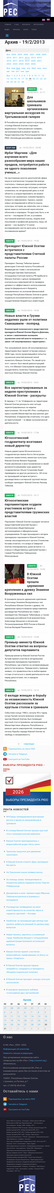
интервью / (21, 1139)
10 (35, 75)
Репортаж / (25, 1166)
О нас (16, 24)
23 (45, 78)
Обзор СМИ (10, 148)
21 (37, 78)
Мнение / (47, 1146)
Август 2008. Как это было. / (14, 1120)
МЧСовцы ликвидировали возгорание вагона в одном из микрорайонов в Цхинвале (25, 820)
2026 (33, 64)
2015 (39, 57)
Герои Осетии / (35, 1134)
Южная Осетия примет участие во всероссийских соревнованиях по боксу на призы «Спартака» (27, 954)
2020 (33, 61)
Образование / (38, 1148)
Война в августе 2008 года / (37, 1120)
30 (25, 1008)
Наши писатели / (11, 1148)
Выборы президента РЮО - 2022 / (34, 1132)
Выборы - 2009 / (21, 1125)
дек (27, 71)
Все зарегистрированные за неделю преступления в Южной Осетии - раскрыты (26, 391)
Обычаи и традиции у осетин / (15, 1152)
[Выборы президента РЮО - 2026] (27, 789)
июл (45, 68)
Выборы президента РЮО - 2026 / (16, 1134)
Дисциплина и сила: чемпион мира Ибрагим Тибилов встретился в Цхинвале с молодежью (28, 896)
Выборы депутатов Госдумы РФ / (38, 1127)
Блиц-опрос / (26, 1120)
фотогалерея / (24, 1168)
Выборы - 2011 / (30, 1125)
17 (22, 78)
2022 (9, 64)
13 (8, 78)
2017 (15, 61)
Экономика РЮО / (39, 1168)
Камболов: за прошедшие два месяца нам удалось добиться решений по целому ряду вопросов (27, 924)
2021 (39, 61)
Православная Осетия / (37, 1159)
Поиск (34, 29)
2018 (21, 61)
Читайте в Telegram (17, 754)
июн (39, 68)
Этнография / (10, 1171)
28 (22, 82)
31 (32, 1008)
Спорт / (17, 1168)
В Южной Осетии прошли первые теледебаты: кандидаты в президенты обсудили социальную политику (25, 968)
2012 (21, 57)
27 (19, 82)
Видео (7, 29)
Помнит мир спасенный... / (35, 1157)
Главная (8, 24)
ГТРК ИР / (25, 1137)
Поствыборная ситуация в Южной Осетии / (18, 1159)
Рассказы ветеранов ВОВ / (14, 1166)
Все (8, 54)
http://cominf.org (38, 1060)
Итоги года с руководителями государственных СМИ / (21, 1141)
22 (41, 78)
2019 (27, 61)
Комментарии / (22, 1143)
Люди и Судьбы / (31, 1143)
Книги (25, 29)
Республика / (32, 1166)
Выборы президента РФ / (14, 1130)
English (43, 20)
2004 (13, 54)
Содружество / (11, 1168)
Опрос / (25, 1152)
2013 (27, 57)
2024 (21, 64)
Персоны (16, 29)
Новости (32, 89)
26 (15, 82)
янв (13, 68)
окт (17, 71)
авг (8, 71)
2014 (33, 57)
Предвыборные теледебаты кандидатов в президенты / (22, 1164)
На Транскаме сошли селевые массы (24, 872)
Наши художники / (21, 1148)
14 (11, 78)
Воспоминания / (38, 1123)
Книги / (15, 1143)
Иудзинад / (10, 1143)
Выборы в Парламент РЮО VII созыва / (17, 1127)
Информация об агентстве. (16, 1049)
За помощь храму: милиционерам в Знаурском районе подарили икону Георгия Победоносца (27, 882)
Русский (48, 20)
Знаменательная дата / (42, 1137)
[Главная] (27, 1184)
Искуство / (28, 1139)
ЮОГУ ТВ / (17, 1171)
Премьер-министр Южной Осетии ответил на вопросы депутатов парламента (26, 646)
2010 (9, 57)
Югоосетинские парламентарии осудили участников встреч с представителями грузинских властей (27, 508)
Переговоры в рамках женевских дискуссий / (19, 1155)
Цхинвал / (31, 1168)
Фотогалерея (39, 24)
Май (34, 68)
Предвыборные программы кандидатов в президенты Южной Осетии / (26, 1162)
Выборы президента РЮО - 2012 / (16, 1132)
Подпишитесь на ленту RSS (21, 749)
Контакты (26, 24)
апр (28, 68)
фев (18, 68)
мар (23, 68)
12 (43, 75)
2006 (25, 54)
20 (34, 78)
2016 (9, 61)
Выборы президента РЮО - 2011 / (30, 1130)
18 (26, 78)
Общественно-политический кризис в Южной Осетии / (21, 1150)
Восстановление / (12, 1125)
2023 (15, 64)
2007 (32, 54)
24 (8, 82)
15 (15, 78)
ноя (22, 71)
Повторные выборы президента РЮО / (17, 1157)
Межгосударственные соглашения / (17, 1146)
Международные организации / (36, 1146)
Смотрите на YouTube (18, 759)
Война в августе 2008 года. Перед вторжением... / (20, 1123)
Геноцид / (28, 1134)
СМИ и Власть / (41, 1166)
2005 (19, 54)
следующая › (29, 744)
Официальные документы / (35, 1152)
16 (19, 78)
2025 (27, 64)
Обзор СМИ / (30, 1148)
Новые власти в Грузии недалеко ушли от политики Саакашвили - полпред (26, 319)
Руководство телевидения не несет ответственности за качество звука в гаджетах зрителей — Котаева (24, 910)
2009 (44, 54)
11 (39, 75)
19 (30, 78)
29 (18, 1008)
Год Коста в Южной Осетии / (14, 1137)
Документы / (32, 1137)
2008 (38, 54)
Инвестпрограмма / (12, 1139)
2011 (15, 57)
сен (13, 71)
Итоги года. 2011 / (42, 1141)
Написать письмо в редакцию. (18, 1053)
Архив (27, 999)
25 (11, 82)
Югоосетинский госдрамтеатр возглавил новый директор (23, 442)
